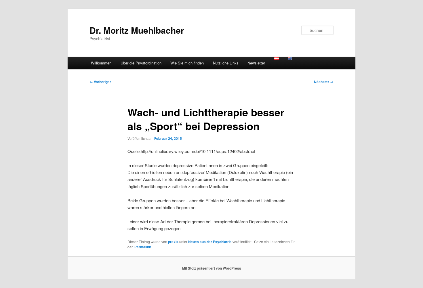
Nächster (324, 81)
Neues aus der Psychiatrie (210, 241)
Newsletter (256, 63)
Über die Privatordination (141, 63)
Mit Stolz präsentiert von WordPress (211, 268)
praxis (173, 241)
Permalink (142, 246)
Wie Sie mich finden (187, 63)
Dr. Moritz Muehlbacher (136, 30)
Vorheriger (100, 81)
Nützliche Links (226, 63)
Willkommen (101, 63)
